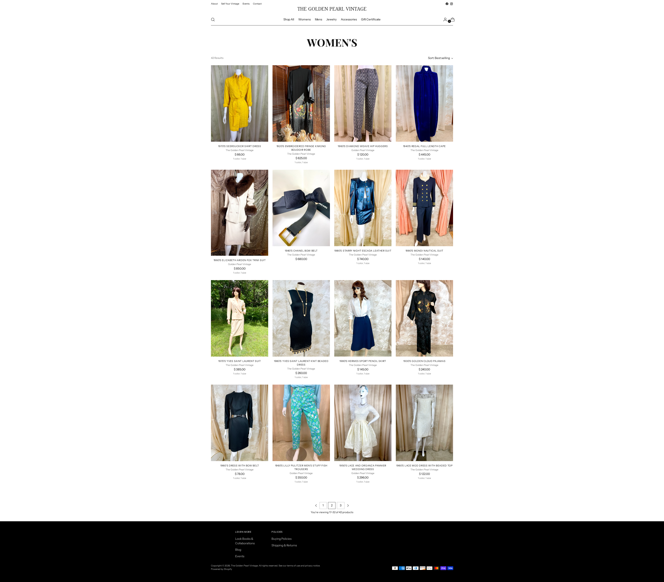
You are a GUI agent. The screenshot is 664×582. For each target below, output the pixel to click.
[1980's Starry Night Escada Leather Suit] (362, 208)
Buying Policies (281, 538)
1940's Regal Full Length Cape (424, 146)
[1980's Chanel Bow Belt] (301, 208)
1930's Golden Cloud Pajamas (424, 361)
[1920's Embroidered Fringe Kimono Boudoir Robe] (301, 103)
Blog (238, 549)
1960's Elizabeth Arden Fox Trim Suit (240, 260)
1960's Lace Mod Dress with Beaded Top (424, 465)
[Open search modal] (212, 19)
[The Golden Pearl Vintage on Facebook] (447, 3)
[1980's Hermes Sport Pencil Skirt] (362, 318)
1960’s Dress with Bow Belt (239, 465)
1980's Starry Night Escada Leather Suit (362, 250)
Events (239, 556)
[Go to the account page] (443, 19)
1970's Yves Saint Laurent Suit (239, 361)
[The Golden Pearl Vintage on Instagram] (451, 3)
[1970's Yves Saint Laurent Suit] (239, 318)
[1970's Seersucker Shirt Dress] (239, 103)
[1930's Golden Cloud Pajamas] (424, 318)
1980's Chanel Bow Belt (301, 250)
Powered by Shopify (221, 569)
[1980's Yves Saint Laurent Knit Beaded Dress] (301, 318)
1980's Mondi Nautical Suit (424, 250)
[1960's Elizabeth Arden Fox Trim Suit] (239, 213)
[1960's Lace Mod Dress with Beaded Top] (424, 423)
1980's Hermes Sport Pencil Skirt (362, 361)
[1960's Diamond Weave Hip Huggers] (362, 103)
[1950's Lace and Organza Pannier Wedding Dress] (362, 423)
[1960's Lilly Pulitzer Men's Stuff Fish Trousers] (301, 423)
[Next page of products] (348, 505)
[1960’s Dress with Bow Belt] (239, 423)
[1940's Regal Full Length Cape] (424, 103)
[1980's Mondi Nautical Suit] (424, 208)
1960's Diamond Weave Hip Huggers (363, 146)
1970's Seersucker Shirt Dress (239, 146)
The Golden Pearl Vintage (244, 565)
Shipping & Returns (284, 545)
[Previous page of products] (316, 505)
